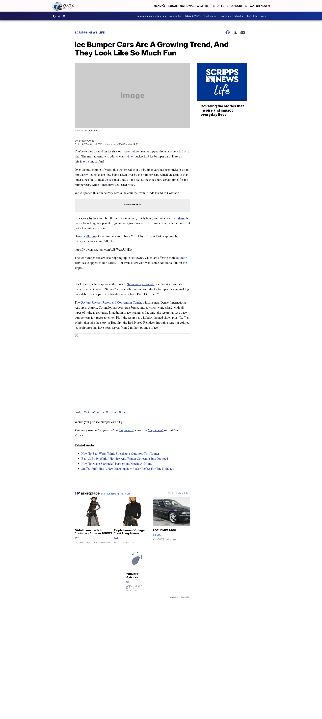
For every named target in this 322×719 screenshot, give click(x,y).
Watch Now (259, 6)
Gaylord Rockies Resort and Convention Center (100, 412)
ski (133, 257)
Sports (218, 6)
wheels (109, 179)
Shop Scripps (237, 6)
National (187, 6)
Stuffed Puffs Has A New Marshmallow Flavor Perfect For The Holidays (127, 468)
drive (181, 218)
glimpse (91, 236)
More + (264, 16)
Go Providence (92, 130)
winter (130, 156)
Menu (158, 5)
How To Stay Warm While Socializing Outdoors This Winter (120, 453)
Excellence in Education (232, 16)
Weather (203, 6)
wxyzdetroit (55, 16)
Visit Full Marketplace (179, 493)
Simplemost (126, 430)
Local (173, 6)
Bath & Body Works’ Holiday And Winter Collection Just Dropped (124, 458)
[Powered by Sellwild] (185, 597)
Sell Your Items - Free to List (115, 494)
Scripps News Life (90, 32)
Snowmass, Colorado (140, 284)
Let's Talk (252, 16)
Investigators (175, 16)
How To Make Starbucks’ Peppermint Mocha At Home (116, 463)
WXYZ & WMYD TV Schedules (201, 16)
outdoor (181, 257)
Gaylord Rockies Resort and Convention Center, (111, 302)
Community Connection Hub (151, 16)
